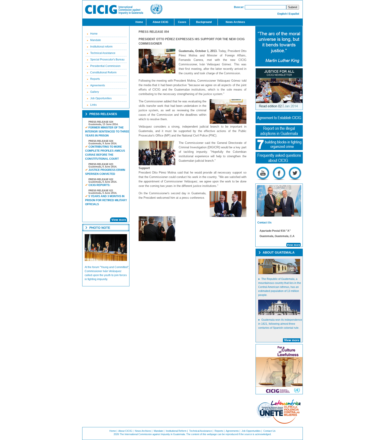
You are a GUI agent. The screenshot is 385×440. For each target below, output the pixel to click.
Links (93, 104)
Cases (182, 22)
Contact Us (269, 431)
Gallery (94, 91)
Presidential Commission (105, 66)
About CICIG (160, 22)
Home (139, 22)
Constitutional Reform (103, 72)
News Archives (235, 22)
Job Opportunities (101, 98)
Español (294, 13)
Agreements (97, 85)
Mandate (95, 40)
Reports (95, 79)
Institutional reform (101, 46)
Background (204, 22)
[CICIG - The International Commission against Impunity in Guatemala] (123, 14)
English (282, 13)
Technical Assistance (102, 53)
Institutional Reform (176, 431)
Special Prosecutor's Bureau (107, 59)
